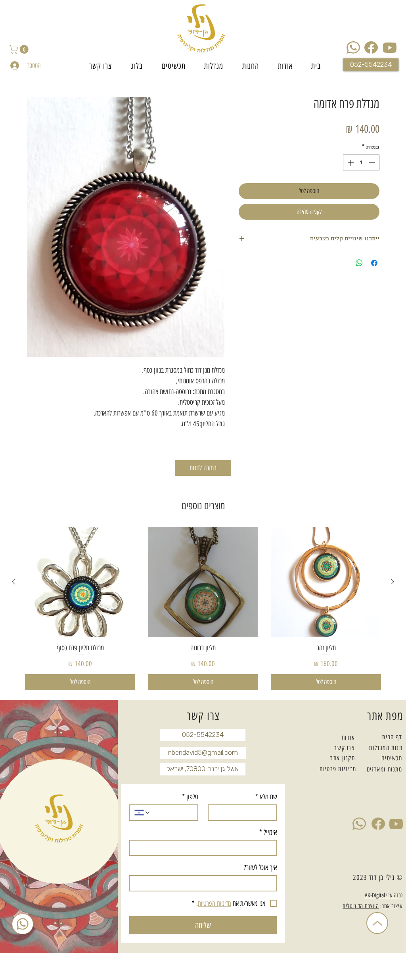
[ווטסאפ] (22, 924)
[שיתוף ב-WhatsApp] (359, 263)
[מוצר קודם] (392, 581)
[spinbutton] (361, 162)
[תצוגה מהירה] (326, 582)
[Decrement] (372, 162)
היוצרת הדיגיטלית (361, 906)
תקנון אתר (342, 758)
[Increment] (349, 162)
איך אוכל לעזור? (260, 867)
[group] (203, 608)
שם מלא (266, 797)
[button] (20, 49)
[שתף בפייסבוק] (374, 263)
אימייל (268, 832)
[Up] (377, 923)
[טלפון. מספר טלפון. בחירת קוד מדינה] (142, 812)
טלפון (190, 797)
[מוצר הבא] (13, 581)
